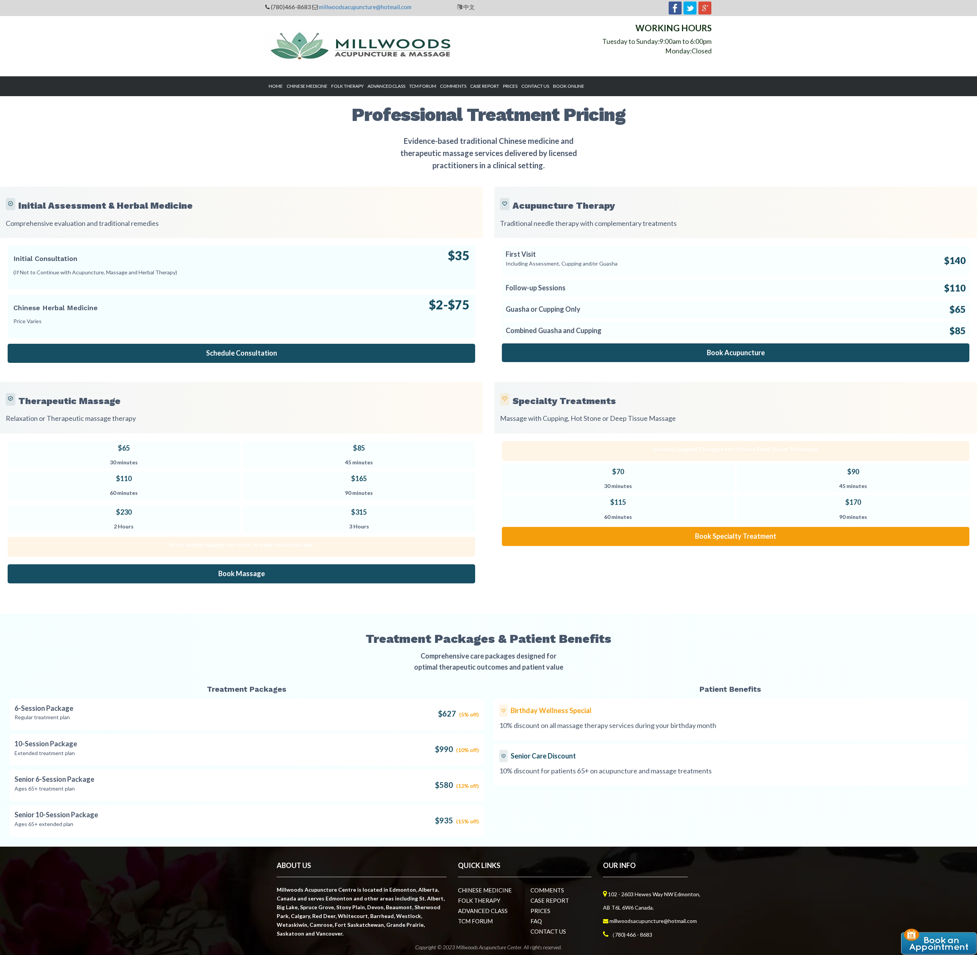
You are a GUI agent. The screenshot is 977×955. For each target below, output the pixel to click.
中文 (468, 6)
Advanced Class (386, 86)
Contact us (535, 86)
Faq (536, 921)
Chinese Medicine (307, 86)
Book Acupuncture (736, 352)
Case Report (484, 86)
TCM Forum (422, 86)
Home (276, 86)
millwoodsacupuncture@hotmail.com (365, 6)
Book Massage (241, 573)
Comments (453, 86)
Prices (510, 86)
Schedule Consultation (241, 353)
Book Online (568, 86)
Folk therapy (347, 86)
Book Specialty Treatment (735, 536)
